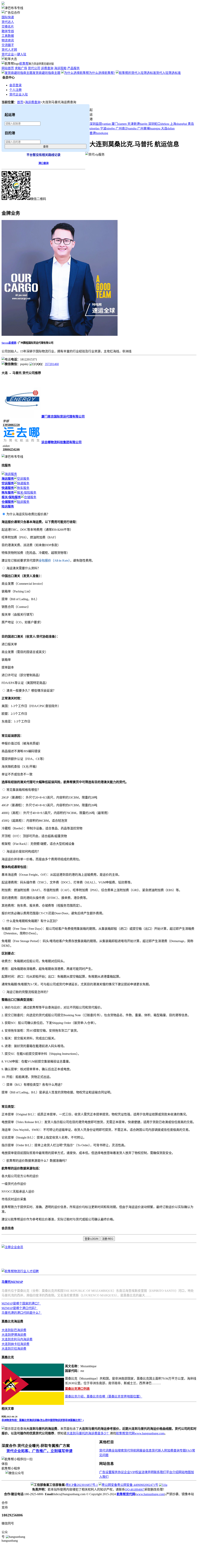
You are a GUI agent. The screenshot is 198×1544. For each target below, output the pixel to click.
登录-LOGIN (91, 1238)
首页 (20, 102)
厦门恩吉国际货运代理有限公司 (63, 416)
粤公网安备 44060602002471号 (137, 1484)
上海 (178, 123)
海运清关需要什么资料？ (23, 568)
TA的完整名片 (11, 203)
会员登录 (15, 85)
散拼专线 (8, 31)
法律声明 (147, 1472)
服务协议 (118, 1472)
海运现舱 (60, 68)
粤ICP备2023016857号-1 (82, 1484)
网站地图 (184, 1472)
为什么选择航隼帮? (102, 72)
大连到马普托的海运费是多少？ (88, 1433)
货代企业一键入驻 (14, 54)
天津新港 (137, 123)
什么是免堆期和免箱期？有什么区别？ (32, 921)
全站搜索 (118, 1450)
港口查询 (43, 163)
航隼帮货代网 (125, 1433)
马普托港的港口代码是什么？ (22, 1312)
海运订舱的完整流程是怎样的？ (28, 992)
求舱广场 (21, 68)
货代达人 (8, 22)
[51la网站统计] (163, 1484)
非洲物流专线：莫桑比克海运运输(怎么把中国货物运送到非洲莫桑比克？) (43, 1420)
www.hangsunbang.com (149, 1433)
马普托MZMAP (12, 1281)
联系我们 (160, 1472)
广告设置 (105, 1472)
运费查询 (47, 68)
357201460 (52, 364)
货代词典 (105, 1450)
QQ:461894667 (134, 1489)
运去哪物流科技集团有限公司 (61, 442)
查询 (45, 146)
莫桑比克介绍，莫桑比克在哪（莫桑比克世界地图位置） (103, 1396)
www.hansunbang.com (150, 1494)
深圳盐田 (100, 123)
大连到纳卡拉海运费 (15, 1344)
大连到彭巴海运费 (14, 1330)
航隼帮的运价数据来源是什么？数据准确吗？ (37, 1160)
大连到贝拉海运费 (14, 1348)
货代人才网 (9, 49)
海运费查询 (32, 102)
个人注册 (15, 89)
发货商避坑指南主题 (46, 72)
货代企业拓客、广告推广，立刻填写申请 (39, 1451)
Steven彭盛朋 (9, 342)
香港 (99, 133)
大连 (168, 128)
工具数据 (8, 35)
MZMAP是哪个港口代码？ (20, 1308)
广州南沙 (126, 128)
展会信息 (145, 1450)
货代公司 (34, 68)
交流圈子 (8, 45)
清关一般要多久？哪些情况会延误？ (31, 690)
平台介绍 (172, 1472)
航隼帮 (24, 63)
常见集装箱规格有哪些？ (23, 789)
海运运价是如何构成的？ (23, 851)
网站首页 (8, 68)
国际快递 (8, 17)
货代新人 (158, 1450)
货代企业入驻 (18, 94)
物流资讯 (8, 40)
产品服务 (73, 68)
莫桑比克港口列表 (77, 1388)
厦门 (119, 123)
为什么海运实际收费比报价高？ (28, 514)
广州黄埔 (148, 128)
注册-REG (107, 1238)
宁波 (107, 128)
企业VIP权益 (132, 1472)
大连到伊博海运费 (14, 1334)
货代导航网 (131, 1450)
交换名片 (8, 26)
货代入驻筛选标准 (168, 72)
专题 (183, 1450)
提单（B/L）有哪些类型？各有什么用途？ (35, 1084)
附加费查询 (172, 1450)
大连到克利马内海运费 (17, 1339)
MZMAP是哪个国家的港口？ (21, 1303)
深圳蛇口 (158, 123)
